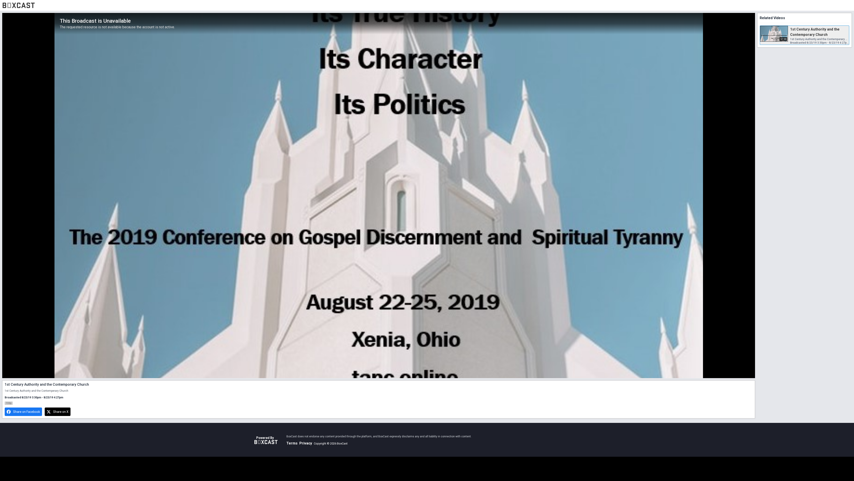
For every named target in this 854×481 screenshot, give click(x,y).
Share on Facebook (26, 412)
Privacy (305, 443)
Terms (292, 443)
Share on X (60, 412)
